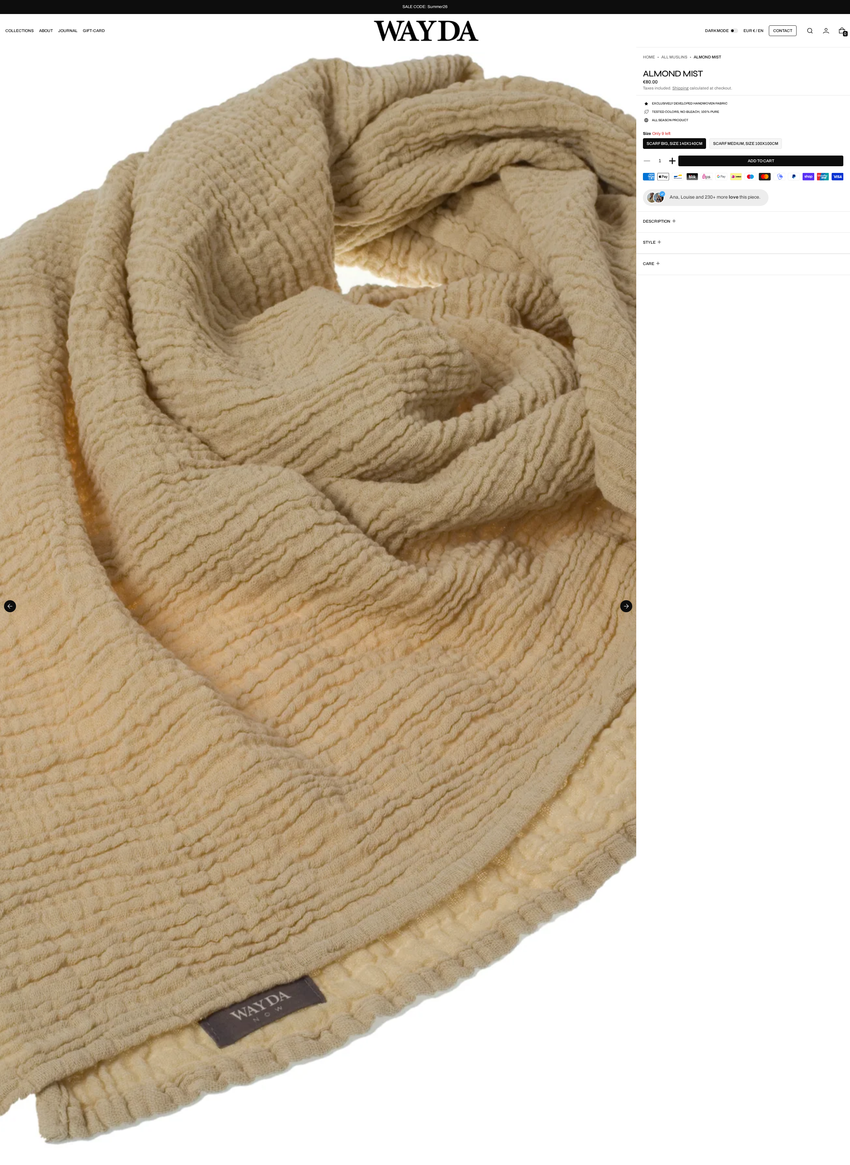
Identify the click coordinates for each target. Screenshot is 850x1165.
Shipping (680, 88)
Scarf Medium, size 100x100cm (745, 143)
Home (649, 57)
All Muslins (674, 57)
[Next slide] (626, 606)
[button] (810, 30)
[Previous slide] (10, 606)
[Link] (425, 7)
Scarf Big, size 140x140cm (674, 143)
